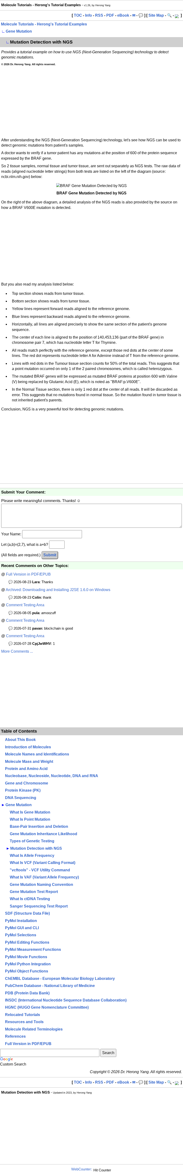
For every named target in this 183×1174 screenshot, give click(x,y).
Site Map (156, 15)
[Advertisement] (91, 102)
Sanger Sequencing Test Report (39, 906)
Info (88, 15)
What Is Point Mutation (30, 819)
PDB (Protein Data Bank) (27, 993)
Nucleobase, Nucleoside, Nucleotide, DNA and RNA (51, 776)
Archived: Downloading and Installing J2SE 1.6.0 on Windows (58, 590)
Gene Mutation (19, 31)
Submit (49, 555)
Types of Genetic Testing (32, 841)
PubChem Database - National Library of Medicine (50, 986)
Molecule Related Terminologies (34, 1029)
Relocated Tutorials (22, 1015)
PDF (110, 15)
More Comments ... (17, 651)
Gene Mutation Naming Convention (41, 885)
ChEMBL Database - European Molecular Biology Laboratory (60, 979)
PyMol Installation (21, 921)
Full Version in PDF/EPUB (28, 574)
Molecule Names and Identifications (37, 754)
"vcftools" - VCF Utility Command (40, 870)
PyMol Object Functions (26, 971)
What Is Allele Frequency (32, 855)
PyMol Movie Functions (26, 957)
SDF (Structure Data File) (27, 913)
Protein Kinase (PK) (23, 790)
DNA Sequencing (20, 798)
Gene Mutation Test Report (34, 892)
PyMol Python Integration (28, 964)
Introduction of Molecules (28, 747)
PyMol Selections (20, 935)
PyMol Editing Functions (27, 942)
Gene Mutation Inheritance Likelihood (43, 834)
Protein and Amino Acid (26, 769)
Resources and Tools (24, 1022)
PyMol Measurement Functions (33, 949)
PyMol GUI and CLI (22, 928)
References (15, 1036)
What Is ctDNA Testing (30, 899)
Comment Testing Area (25, 605)
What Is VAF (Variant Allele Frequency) (44, 877)
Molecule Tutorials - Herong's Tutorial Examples (44, 24)
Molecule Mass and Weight (29, 762)
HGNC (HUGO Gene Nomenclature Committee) (47, 1007)
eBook (123, 15)
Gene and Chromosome (26, 783)
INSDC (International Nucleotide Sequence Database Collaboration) (66, 1000)
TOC (78, 15)
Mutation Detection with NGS (36, 848)
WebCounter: (81, 1169)
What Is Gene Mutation (30, 812)
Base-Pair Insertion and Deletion (39, 826)
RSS (99, 15)
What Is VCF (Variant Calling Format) (42, 863)
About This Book (20, 740)
